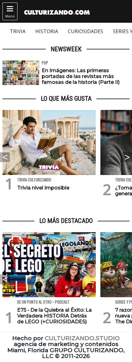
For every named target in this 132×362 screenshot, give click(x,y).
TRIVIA (17, 31)
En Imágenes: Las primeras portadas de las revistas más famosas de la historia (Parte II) (81, 76)
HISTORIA (46, 31)
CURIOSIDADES (85, 31)
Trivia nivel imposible (43, 188)
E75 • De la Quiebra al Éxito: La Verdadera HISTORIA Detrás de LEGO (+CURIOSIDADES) (54, 316)
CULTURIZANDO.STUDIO (82, 338)
